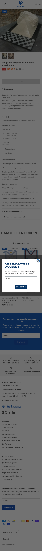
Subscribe (21, 287)
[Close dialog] (38, 260)
